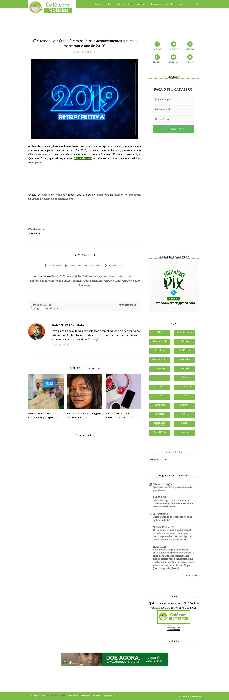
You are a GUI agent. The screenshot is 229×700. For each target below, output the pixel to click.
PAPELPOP (159, 497)
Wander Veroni (36, 229)
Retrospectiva (107, 280)
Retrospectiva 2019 (128, 280)
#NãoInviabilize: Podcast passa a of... (122, 415)
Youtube (190, 62)
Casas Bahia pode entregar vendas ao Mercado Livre (172, 518)
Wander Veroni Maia (68, 325)
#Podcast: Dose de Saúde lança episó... (43, 415)
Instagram (102, 194)
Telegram (173, 62)
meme (46, 280)
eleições (160, 396)
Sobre (108, 4)
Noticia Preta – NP (164, 527)
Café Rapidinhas (160, 359)
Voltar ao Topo (189, 696)
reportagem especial (160, 424)
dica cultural (160, 386)
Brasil (54, 276)
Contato (181, 4)
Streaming (84, 285)
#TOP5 (160, 332)
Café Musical (184, 350)
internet (123, 276)
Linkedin (76, 265)
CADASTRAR (173, 129)
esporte (184, 396)
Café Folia (184, 341)
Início (98, 4)
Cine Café (184, 368)
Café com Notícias (53, 194)
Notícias (56, 280)
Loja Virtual (140, 4)
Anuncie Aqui (122, 4)
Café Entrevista (160, 341)
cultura (103, 276)
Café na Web (90, 276)
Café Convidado (184, 332)
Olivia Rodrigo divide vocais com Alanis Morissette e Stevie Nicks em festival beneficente (173, 503)
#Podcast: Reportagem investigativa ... (84, 415)
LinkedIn (37, 198)
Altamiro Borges (162, 484)
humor (113, 276)
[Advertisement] (114, 22)
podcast (66, 280)
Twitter (119, 194)
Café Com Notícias (56, 695)
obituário (184, 405)
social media (160, 432)
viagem (184, 432)
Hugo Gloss (159, 546)
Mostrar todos (192, 575)
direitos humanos (184, 386)
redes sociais (90, 280)
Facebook (135, 194)
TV (160, 377)
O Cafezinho (160, 513)
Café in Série (184, 359)
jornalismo (160, 405)
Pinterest (116, 265)
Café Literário (160, 350)
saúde (184, 423)
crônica (184, 377)
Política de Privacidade (162, 4)
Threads (190, 49)
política (77, 280)
